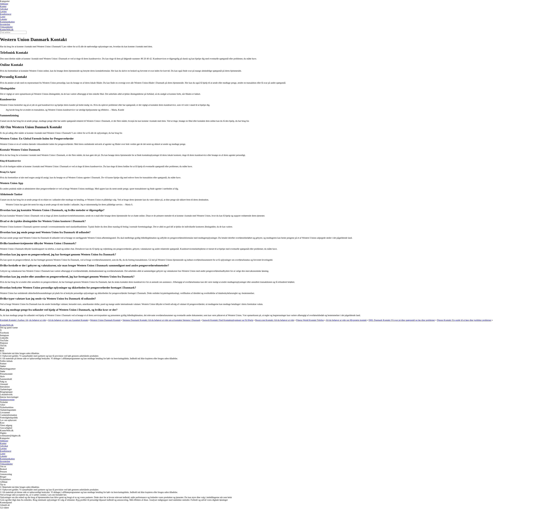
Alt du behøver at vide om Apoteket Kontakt (68, 320)
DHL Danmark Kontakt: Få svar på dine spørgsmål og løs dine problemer (402, 320)
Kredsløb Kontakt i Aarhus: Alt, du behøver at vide (23, 320)
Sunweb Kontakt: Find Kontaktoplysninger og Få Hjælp (227, 320)
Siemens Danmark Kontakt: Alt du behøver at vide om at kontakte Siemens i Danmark (161, 320)
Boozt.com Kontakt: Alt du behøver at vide (274, 320)
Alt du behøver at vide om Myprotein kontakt (346, 320)
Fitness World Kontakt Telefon (310, 320)
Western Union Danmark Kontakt (105, 320)
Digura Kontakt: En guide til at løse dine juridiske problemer (464, 320)
